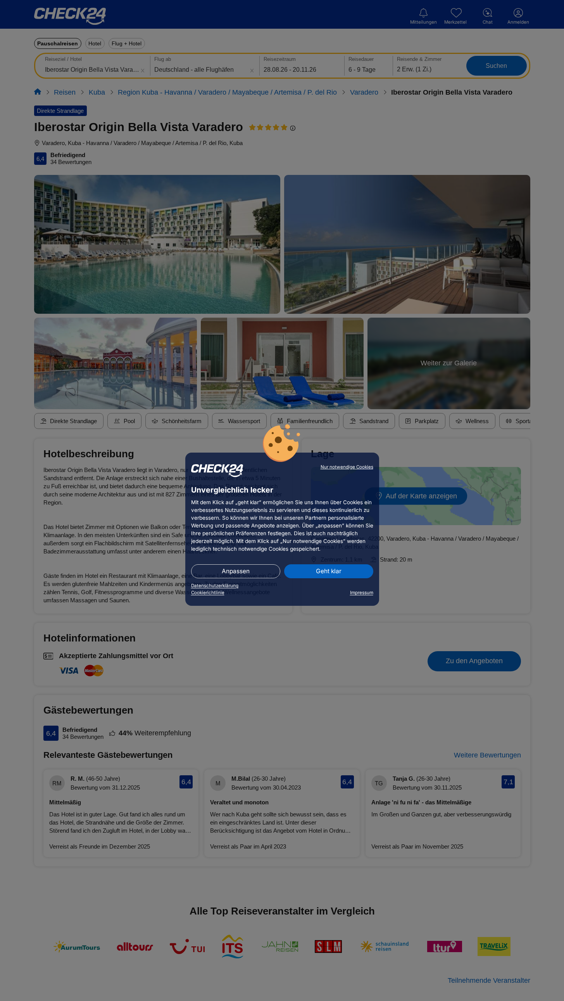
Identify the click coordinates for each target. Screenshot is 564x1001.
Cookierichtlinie (207, 592)
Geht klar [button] (329, 571)
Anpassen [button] (236, 571)
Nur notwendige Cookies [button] (347, 467)
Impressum (361, 592)
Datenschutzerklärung (214, 585)
